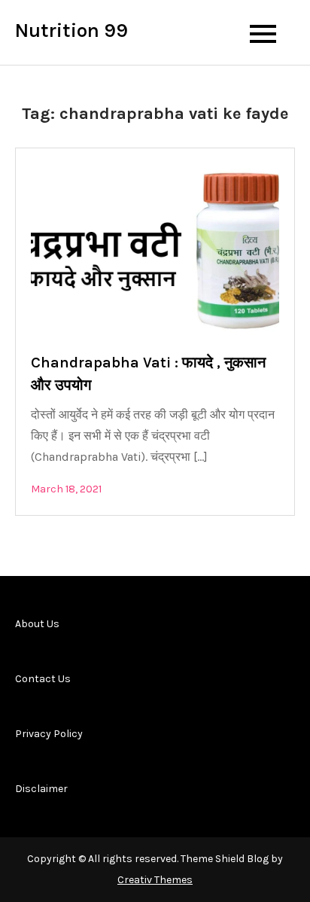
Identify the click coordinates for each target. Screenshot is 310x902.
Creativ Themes (155, 879)
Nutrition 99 (71, 30)
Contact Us (43, 678)
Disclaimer (41, 788)
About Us (37, 623)
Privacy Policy (49, 733)
